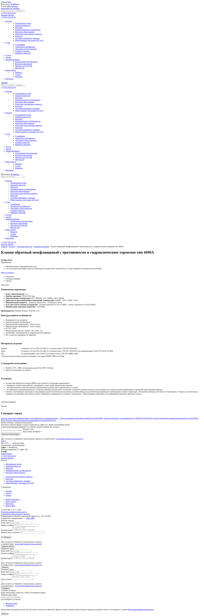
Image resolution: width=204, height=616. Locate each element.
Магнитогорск (11, 603)
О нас (8, 43)
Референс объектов (22, 53)
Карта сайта (10, 506)
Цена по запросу (7, 273)
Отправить (5, 588)
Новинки (19, 77)
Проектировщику (13, 60)
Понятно (5, 614)
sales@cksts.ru (12, 6)
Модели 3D (19, 68)
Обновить (7, 537)
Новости (18, 72)
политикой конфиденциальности (69, 439)
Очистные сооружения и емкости (28, 34)
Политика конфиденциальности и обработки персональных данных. (15, 513)
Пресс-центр (11, 70)
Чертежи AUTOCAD (23, 66)
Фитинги (19, 28)
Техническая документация (26, 62)
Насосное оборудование (24, 32)
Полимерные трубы (23, 23)
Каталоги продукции (23, 64)
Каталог (9, 21)
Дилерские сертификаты (25, 47)
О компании (20, 45)
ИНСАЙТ (31, 518)
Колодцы (18, 36)
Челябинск (10, 606)
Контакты (10, 79)
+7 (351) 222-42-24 (8, 13)
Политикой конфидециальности (141, 610)
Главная (4, 247)
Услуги (8, 55)
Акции (8, 57)
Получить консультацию (10, 434)
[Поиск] (24, 11)
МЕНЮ (4, 83)
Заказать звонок (7, 15)
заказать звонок (7, 244)
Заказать (5, 567)
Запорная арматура (22, 25)
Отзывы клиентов (22, 51)
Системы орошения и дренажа (27, 38)
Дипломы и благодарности (26, 49)
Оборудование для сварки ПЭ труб (29, 40)
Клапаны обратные (41, 247)
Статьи (18, 74)
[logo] (6, 2)
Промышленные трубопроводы (27, 30)
